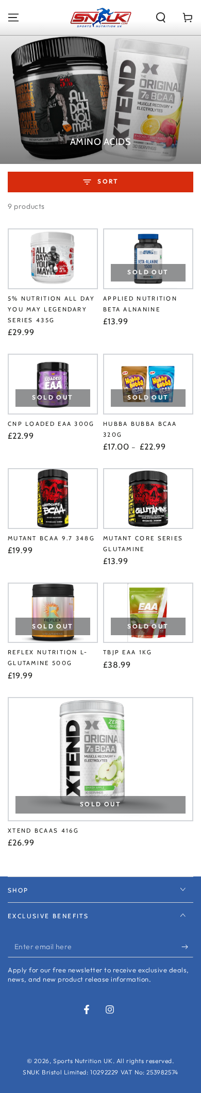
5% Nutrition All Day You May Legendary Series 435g (51, 309)
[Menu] (13, 17)
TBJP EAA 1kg (128, 652)
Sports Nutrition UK (82, 1061)
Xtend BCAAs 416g (43, 830)
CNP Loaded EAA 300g (51, 423)
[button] (160, 17)
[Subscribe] (187, 947)
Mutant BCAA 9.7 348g (51, 538)
